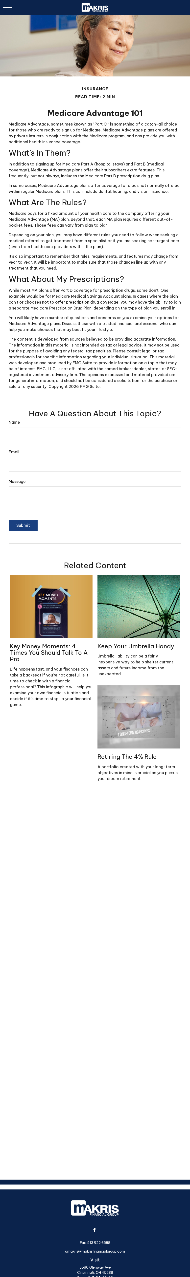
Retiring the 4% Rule (127, 756)
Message (17, 481)
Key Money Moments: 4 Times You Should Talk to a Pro (49, 652)
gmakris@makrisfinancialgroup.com (95, 1251)
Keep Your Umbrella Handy (135, 646)
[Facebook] (94, 1229)
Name (14, 422)
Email (14, 451)
